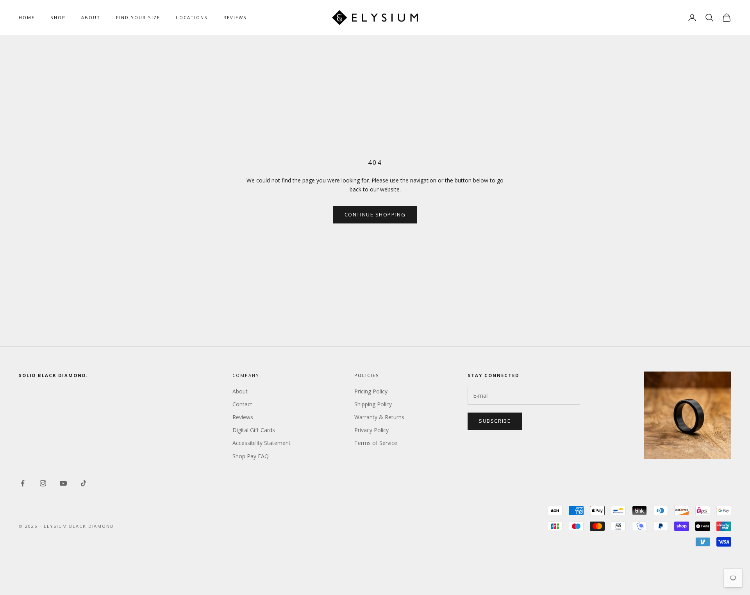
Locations (191, 17)
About (90, 17)
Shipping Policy (373, 404)
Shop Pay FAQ (250, 456)
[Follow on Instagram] (43, 483)
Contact (242, 404)
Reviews (235, 17)
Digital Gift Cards (253, 430)
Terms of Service (375, 443)
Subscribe (495, 420)
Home (27, 17)
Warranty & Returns (379, 417)
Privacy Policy (371, 430)
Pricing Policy (371, 391)
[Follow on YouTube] (63, 483)
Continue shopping (375, 214)
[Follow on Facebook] (23, 483)
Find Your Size (138, 17)
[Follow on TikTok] (84, 483)
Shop (58, 17)
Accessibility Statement (261, 443)
